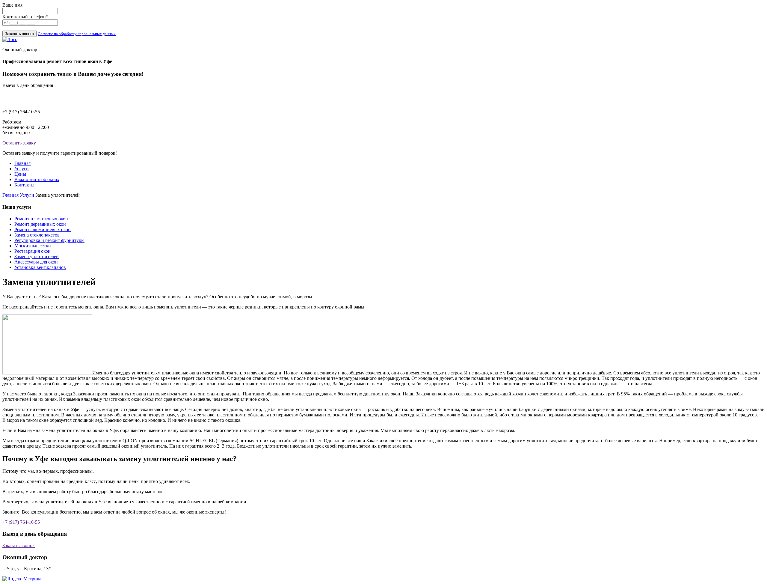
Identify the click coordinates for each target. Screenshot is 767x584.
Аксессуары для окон (36, 261)
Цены (20, 174)
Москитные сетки (32, 245)
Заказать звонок (18, 545)
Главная (22, 163)
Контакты (24, 184)
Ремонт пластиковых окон (41, 218)
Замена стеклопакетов (37, 234)
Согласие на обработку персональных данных (77, 34)
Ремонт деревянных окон (40, 224)
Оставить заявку (19, 142)
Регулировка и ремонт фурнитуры (49, 240)
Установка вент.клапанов (40, 267)
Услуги (21, 168)
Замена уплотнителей (36, 256)
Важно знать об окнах (36, 179)
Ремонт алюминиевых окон (42, 229)
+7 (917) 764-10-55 (21, 522)
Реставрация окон (32, 251)
